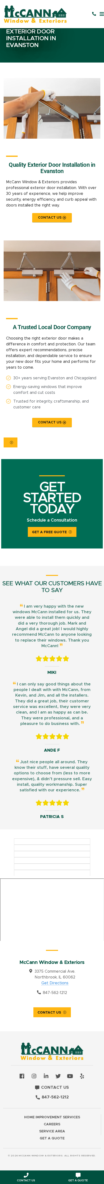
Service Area (52, 1131)
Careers (52, 1124)
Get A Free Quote (49, 532)
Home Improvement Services (52, 1117)
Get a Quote (52, 1138)
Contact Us (49, 1012)
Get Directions (54, 983)
